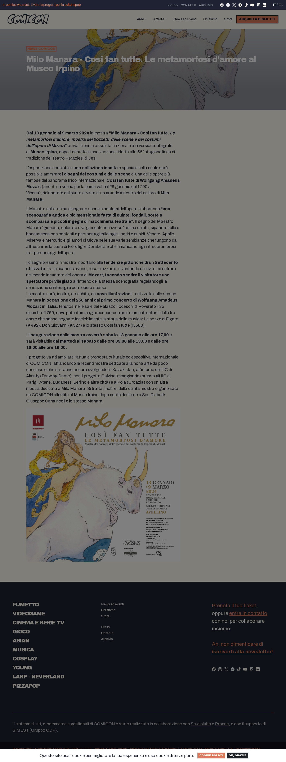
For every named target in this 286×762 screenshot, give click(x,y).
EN (280, 4)
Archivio (206, 5)
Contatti (188, 5)
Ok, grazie (237, 755)
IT (274, 4)
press (173, 5)
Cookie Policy (211, 755)
